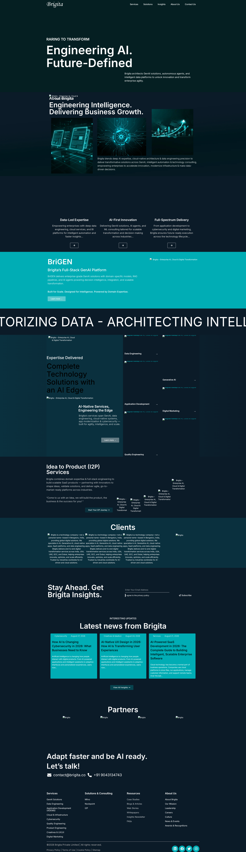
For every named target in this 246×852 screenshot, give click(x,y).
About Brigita (171, 799)
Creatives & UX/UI (55, 832)
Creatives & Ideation (113, 636)
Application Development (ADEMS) (59, 809)
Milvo (87, 799)
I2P (86, 808)
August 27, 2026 (78, 636)
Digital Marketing (55, 836)
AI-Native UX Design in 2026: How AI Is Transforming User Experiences (121, 646)
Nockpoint (90, 804)
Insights (162, 4)
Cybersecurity (61, 636)
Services (134, 4)
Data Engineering (55, 804)
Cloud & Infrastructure (57, 815)
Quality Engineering (56, 823)
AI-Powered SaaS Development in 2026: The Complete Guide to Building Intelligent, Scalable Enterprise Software (171, 650)
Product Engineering (56, 828)
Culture (168, 817)
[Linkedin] (175, 849)
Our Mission (170, 804)
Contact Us (190, 4)
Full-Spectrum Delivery (172, 220)
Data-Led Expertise (74, 220)
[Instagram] (196, 849)
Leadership (170, 808)
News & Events (172, 821)
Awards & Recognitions (176, 825)
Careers (169, 812)
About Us (175, 4)
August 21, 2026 (172, 636)
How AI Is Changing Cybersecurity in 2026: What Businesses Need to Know (71, 646)
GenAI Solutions (54, 799)
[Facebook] (182, 849)
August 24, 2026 (132, 636)
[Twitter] (189, 849)
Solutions (148, 4)
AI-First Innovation (123, 220)
